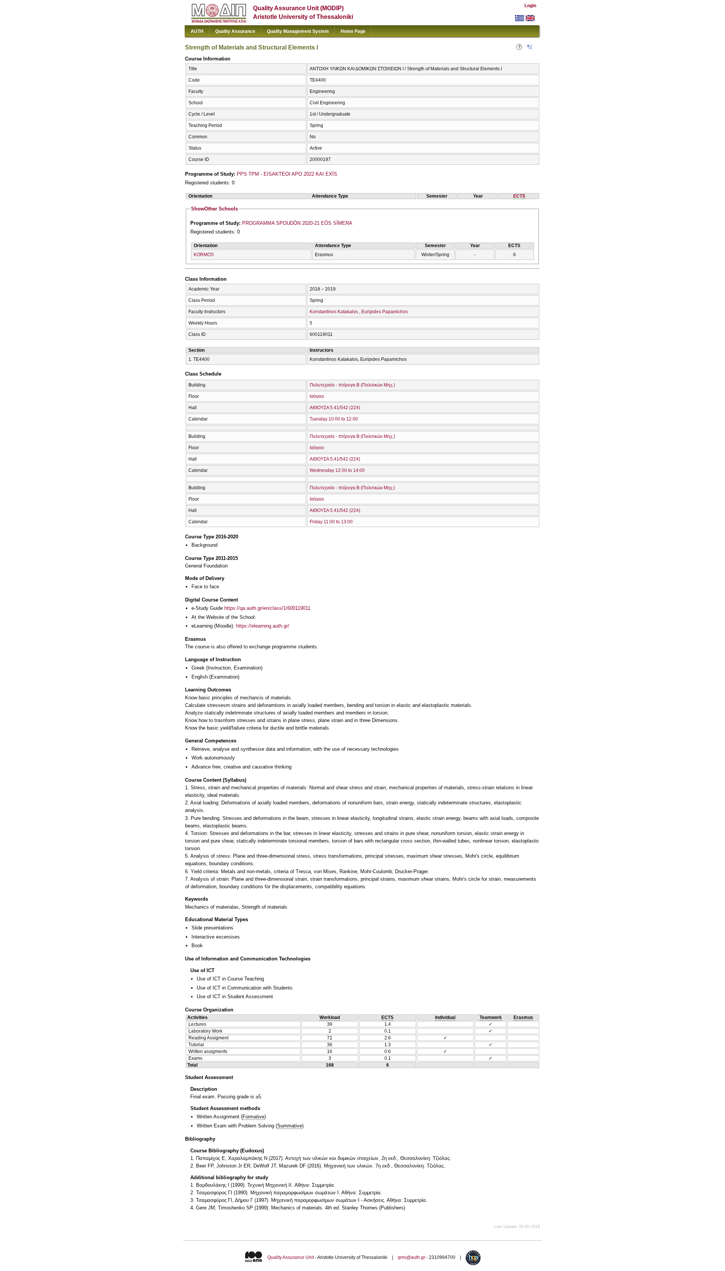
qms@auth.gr (411, 1257)
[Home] (219, 21)
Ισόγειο (317, 396)
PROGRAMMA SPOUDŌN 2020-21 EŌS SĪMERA (297, 223)
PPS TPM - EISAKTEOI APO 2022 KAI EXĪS (287, 174)
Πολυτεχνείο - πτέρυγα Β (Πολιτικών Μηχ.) (352, 385)
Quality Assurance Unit (290, 1257)
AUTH (197, 31)
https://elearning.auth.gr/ (262, 626)
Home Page (353, 31)
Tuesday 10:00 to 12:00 (334, 419)
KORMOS (204, 254)
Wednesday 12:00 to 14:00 (337, 470)
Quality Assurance (235, 31)
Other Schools (214, 209)
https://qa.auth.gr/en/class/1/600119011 (267, 608)
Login (530, 5)
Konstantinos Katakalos (334, 311)
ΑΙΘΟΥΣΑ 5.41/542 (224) (335, 407)
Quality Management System (298, 31)
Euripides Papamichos (384, 311)
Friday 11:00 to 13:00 (331, 521)
